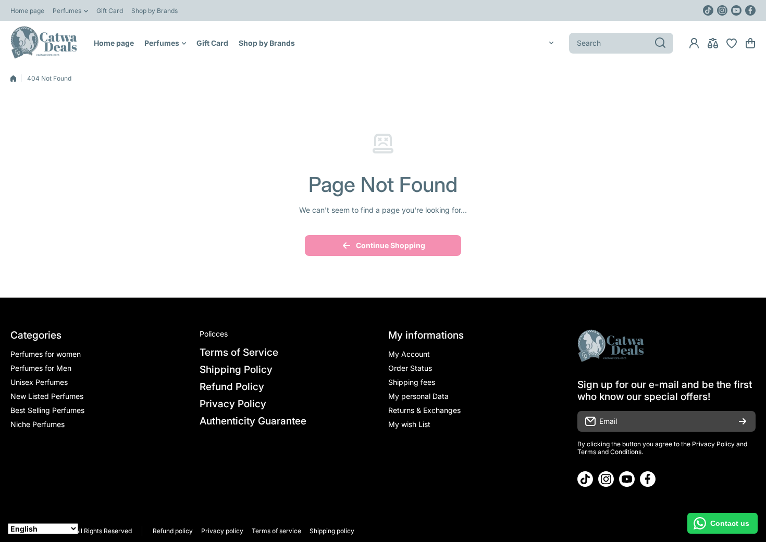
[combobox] (621, 43)
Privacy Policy (713, 444)
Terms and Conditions (609, 452)
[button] (750, 43)
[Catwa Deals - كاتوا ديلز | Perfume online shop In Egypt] (44, 43)
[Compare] (713, 43)
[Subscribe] (743, 421)
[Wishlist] (731, 43)
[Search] (660, 43)
